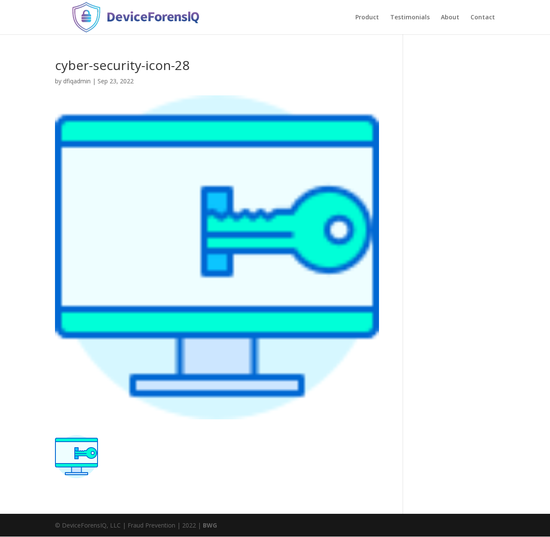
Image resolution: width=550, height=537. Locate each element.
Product (367, 17)
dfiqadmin (77, 81)
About (450, 17)
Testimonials (410, 17)
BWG (210, 525)
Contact (483, 17)
